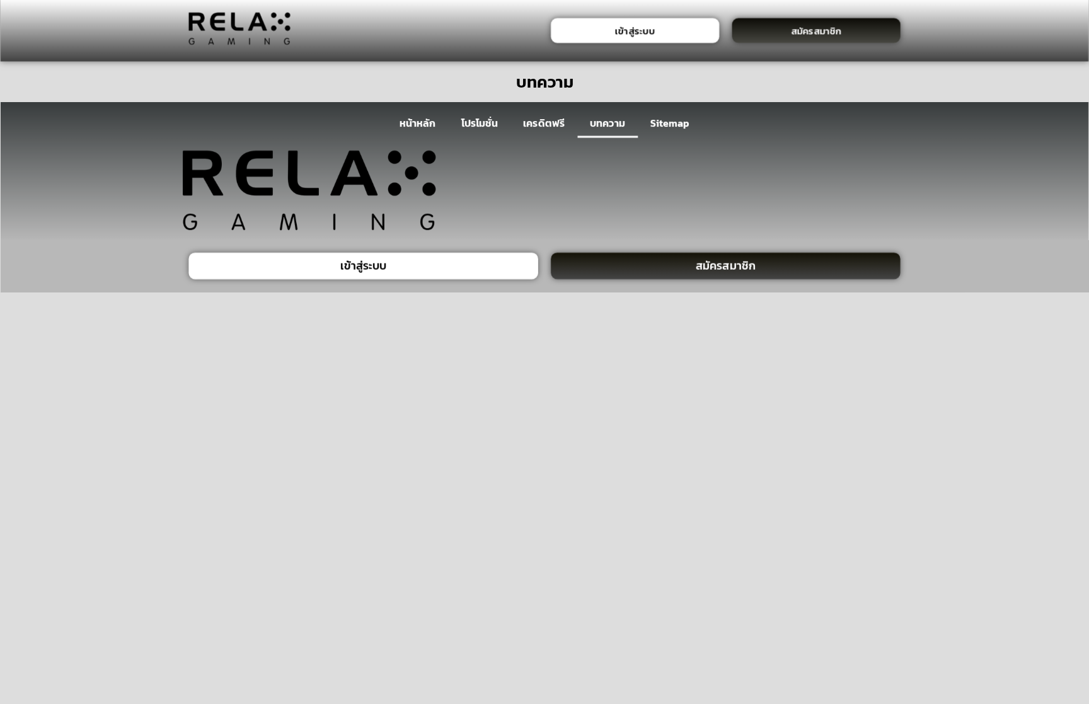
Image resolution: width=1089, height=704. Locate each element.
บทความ (607, 122)
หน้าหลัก (417, 122)
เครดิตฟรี (544, 122)
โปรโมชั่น (479, 122)
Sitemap (670, 122)
